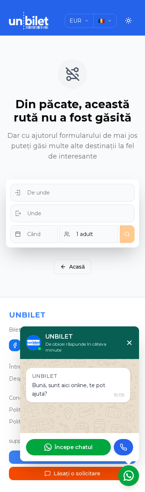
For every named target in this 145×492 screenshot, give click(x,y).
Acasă (77, 266)
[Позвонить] (123, 447)
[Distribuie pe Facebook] (15, 345)
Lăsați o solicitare (77, 473)
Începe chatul (74, 447)
